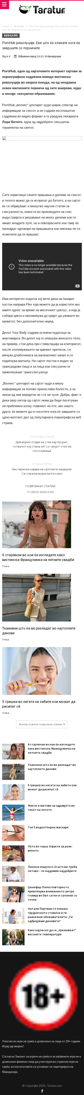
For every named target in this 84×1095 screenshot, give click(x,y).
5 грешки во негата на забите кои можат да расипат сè (38, 704)
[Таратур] (42, 5)
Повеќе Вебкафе (40, 492)
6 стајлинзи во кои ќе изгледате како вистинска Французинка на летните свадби (38, 557)
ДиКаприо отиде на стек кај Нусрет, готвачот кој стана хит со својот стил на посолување (42, 443)
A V (8, 56)
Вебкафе (19, 26)
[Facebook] (42, 1091)
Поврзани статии (40, 486)
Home (5, 26)
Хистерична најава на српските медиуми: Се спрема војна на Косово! (42, 468)
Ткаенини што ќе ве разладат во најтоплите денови (38, 630)
